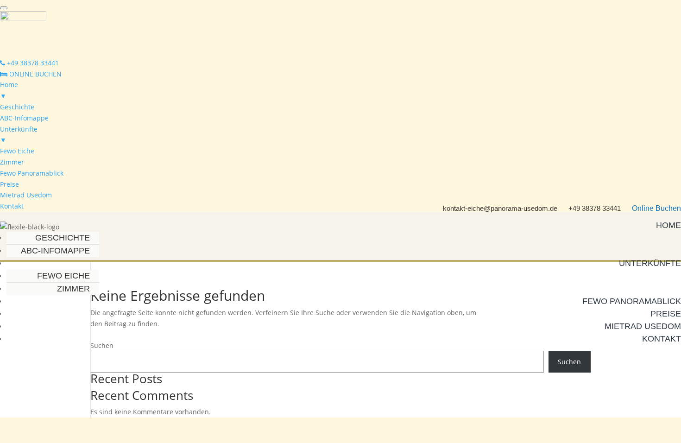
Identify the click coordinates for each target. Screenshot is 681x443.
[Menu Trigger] (3, 7)
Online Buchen (656, 208)
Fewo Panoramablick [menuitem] (31, 173)
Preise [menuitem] (9, 184)
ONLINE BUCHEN (34, 74)
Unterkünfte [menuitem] (19, 135)
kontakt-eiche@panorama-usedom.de (500, 208)
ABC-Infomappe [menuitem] (24, 118)
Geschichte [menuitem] (17, 106)
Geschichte (62, 237)
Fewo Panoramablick (631, 301)
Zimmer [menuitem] (12, 162)
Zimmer (73, 288)
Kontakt (661, 338)
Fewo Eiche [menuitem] (17, 150)
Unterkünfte (650, 263)
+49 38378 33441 (32, 62)
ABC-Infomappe (55, 250)
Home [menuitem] (9, 90)
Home (668, 225)
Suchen (569, 361)
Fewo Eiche (63, 275)
